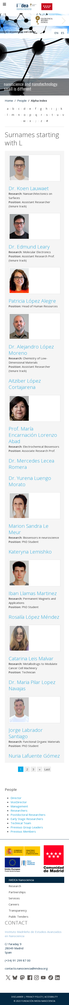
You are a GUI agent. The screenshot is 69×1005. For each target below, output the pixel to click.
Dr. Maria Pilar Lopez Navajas (32, 685)
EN (56, 33)
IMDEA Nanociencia (21, 880)
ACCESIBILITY (51, 996)
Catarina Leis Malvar (31, 658)
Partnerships (17, 892)
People (22, 100)
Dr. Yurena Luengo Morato (30, 481)
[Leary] (19, 226)
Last (47, 769)
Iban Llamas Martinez (33, 593)
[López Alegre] (19, 280)
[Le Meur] (19, 505)
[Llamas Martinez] (19, 573)
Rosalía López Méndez (34, 616)
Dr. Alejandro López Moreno (31, 349)
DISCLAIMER (17, 996)
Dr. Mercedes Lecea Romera (31, 463)
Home (9, 100)
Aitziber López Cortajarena (25, 383)
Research (15, 886)
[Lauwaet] (19, 168)
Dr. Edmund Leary (29, 246)
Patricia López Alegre (32, 300)
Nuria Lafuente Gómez (34, 755)
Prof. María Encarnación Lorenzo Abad (33, 435)
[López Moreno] (19, 326)
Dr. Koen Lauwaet (29, 188)
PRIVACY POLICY (34, 996)
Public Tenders (18, 916)
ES (62, 33)
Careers (14, 904)
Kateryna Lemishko (30, 551)
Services (14, 898)
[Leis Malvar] (19, 638)
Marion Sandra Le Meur (28, 529)
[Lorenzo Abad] (19, 408)
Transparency (18, 910)
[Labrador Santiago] (19, 709)
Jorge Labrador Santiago (26, 733)
